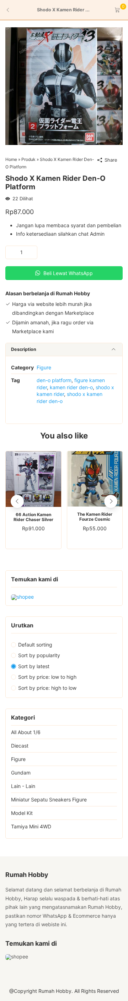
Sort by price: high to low (47, 688)
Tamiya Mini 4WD (31, 826)
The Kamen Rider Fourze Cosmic (94, 517)
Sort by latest (33, 666)
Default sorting (35, 645)
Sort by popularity (39, 655)
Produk (28, 159)
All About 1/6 (26, 732)
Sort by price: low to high (47, 677)
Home (11, 159)
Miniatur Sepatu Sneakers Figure (49, 799)
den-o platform (54, 380)
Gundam (21, 773)
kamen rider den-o (71, 387)
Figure (44, 367)
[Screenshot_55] (64, 86)
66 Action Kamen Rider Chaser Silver (33, 517)
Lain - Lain (23, 786)
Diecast (19, 746)
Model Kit (22, 813)
